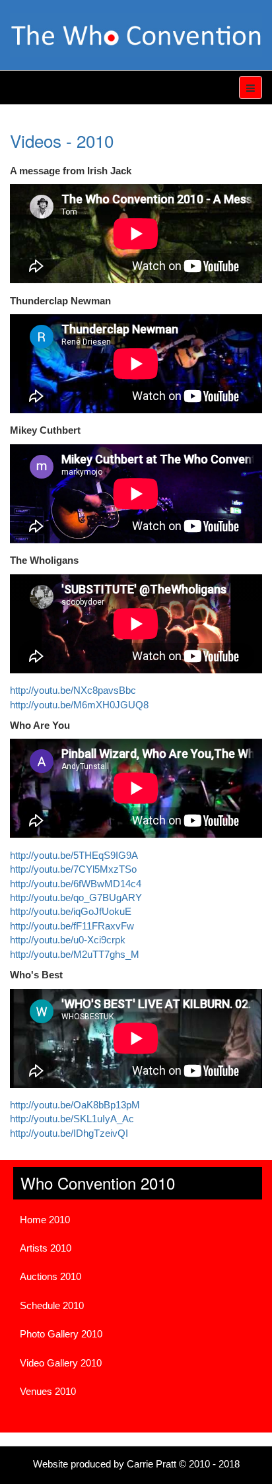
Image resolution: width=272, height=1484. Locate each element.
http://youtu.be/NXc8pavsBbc (73, 690)
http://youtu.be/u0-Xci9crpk (67, 939)
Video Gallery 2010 (61, 1362)
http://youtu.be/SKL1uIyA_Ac (72, 1118)
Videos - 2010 (62, 140)
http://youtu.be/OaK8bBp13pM (75, 1104)
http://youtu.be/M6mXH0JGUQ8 (79, 704)
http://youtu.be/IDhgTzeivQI (69, 1133)
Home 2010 (45, 1219)
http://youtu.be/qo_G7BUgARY (76, 897)
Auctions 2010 (50, 1276)
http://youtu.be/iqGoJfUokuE (70, 911)
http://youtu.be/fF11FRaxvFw (72, 925)
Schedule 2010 (52, 1305)
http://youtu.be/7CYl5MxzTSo (73, 869)
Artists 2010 (45, 1248)
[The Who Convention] (136, 35)
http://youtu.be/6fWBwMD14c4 (75, 883)
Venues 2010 (48, 1391)
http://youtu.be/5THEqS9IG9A (74, 855)
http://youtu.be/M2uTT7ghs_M (74, 954)
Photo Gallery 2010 (61, 1333)
